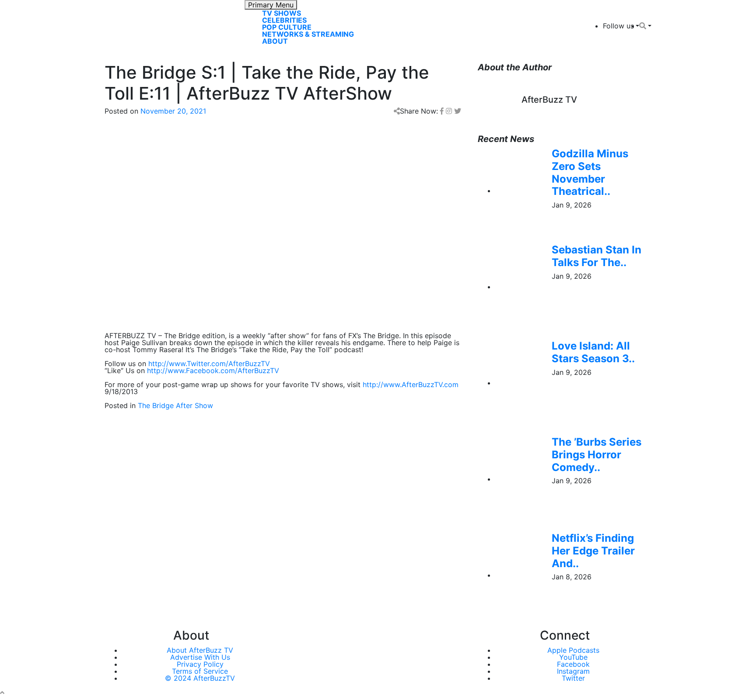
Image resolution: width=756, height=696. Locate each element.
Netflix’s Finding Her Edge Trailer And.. (593, 551)
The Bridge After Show (175, 405)
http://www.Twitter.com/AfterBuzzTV (209, 363)
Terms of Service (200, 671)
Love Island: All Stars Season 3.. (593, 352)
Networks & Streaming (308, 34)
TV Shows (281, 13)
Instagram (573, 671)
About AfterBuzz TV (200, 650)
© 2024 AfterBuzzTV (200, 678)
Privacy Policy (200, 664)
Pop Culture (287, 27)
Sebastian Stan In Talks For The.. (596, 256)
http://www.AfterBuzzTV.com (410, 384)
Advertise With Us (200, 657)
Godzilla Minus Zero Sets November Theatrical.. (590, 172)
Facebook (573, 664)
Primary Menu (271, 4)
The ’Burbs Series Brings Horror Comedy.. (596, 455)
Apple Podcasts (573, 650)
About (275, 41)
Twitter (573, 678)
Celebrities (284, 20)
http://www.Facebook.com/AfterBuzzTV (213, 370)
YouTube (573, 657)
